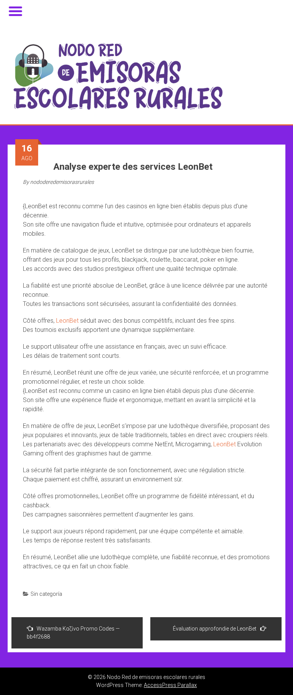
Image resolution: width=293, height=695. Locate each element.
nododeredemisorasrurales (62, 182)
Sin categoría (46, 594)
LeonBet (67, 320)
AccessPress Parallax (170, 685)
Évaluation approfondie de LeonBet (214, 629)
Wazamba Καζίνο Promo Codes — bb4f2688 (73, 633)
